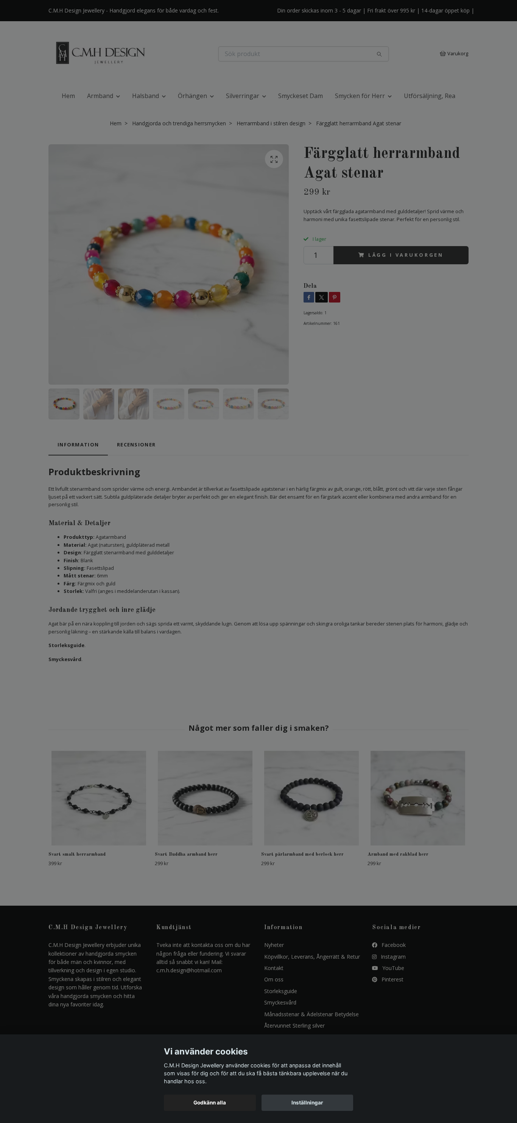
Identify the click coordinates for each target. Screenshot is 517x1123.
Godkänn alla (209, 1103)
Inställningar (307, 1103)
